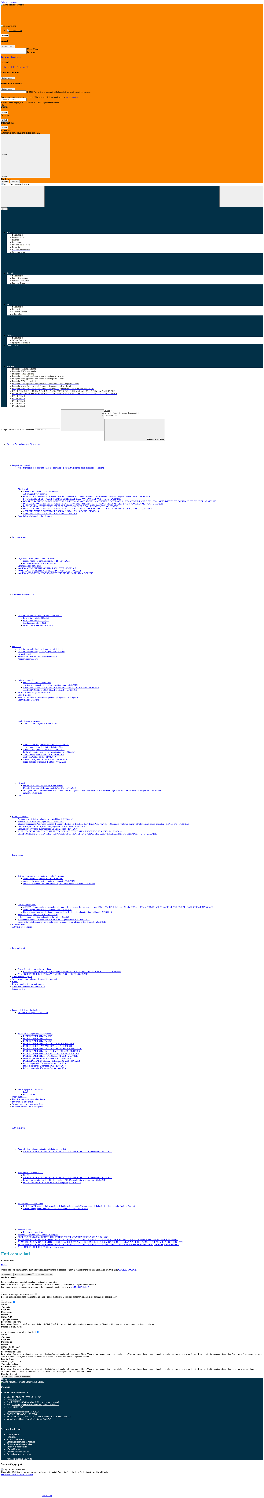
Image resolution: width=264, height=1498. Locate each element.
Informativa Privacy (15, 1439)
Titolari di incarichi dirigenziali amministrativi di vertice (41, 649)
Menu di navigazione (155, 439)
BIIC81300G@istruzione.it (36, 1402)
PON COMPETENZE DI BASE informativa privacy (41, 1247)
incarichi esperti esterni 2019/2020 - (38, 625)
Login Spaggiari (72, 97)
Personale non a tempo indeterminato (34, 692)
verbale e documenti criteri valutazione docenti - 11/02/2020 (49, 881)
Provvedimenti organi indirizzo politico (35, 969)
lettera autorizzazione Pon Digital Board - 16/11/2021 (41, 821)
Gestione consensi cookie (18, 1452)
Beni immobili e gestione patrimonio (28, 984)
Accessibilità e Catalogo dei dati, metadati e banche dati (42, 1149)
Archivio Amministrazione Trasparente (121, 413)
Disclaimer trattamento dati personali (17, 1474)
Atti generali (23, 489)
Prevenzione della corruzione (30, 1203)
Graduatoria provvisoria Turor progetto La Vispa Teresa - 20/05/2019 (48, 829)
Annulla (5, 182)
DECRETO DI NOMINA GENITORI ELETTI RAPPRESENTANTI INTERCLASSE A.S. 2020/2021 (64, 1237)
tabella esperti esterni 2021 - (35, 623)
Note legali (11, 1437)
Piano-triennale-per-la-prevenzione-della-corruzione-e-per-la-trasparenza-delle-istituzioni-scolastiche (61, 468)
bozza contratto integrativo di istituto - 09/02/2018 (44, 762)
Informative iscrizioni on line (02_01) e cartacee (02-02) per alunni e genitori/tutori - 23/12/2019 (64, 1180)
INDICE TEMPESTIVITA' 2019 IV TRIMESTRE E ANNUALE (52, 1048)
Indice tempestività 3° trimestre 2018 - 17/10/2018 (44, 1063)
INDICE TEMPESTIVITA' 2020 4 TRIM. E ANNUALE (48, 1043)
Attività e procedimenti (22, 927)
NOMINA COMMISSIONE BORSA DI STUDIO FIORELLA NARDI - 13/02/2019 (55, 573)
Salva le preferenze (22, 1377)
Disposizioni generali (21, 465)
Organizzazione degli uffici (29, 566)
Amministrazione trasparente (19, 1454)
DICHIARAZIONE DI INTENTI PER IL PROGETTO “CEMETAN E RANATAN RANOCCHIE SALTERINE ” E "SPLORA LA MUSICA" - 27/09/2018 (93, 504)
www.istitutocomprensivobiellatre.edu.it (18, 1332)
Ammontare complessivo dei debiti (33, 1012)
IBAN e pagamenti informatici (31, 1089)
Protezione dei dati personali (30, 1172)
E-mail (30, 92)
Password (31, 52)
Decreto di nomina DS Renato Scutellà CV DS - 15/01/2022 (49, 788)
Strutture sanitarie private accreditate (27, 1104)
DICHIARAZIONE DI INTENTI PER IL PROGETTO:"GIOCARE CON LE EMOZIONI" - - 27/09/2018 (70, 506)
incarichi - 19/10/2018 (32, 793)
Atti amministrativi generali (35, 494)
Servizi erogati (18, 989)
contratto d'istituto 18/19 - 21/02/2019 (39, 757)
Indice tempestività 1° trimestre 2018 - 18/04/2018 (44, 1068)
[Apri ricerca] (241, 196)
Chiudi (4, 113)
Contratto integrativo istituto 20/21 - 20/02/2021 (43, 749)
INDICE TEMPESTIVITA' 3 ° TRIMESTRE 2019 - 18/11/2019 (51, 1051)
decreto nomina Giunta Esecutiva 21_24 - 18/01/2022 (46, 561)
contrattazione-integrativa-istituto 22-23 (40, 723)
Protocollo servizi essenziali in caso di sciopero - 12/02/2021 (49, 752)
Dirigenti (22, 783)
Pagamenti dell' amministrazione (26, 1010)
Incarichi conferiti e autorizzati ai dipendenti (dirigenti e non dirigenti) (48, 697)
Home (107, 410)
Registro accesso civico (33, 1232)
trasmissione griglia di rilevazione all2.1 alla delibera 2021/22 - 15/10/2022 (55, 1208)
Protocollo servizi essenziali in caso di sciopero (38, 1234)
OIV (20, 795)
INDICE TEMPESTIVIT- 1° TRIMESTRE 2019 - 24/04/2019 (50, 1056)
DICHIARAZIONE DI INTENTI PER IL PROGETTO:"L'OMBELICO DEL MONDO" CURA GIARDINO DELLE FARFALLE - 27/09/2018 (87, 509)
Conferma (15, 182)
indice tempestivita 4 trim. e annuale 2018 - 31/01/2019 (47, 1058)
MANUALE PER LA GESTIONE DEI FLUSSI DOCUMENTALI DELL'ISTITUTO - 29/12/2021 (67, 1151)
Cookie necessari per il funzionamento (18, 1294)
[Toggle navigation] (23, 196)
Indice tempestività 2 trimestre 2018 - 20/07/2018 (44, 1066)
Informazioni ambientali (22, 1102)
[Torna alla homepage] (132, 184)
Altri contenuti (18, 1128)
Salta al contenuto (8, 2)
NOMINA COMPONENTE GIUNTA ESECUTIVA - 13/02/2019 (47, 568)
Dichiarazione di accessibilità (19, 1444)
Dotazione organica (26, 680)
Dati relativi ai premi (27, 904)
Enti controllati (18, 924)
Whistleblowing (13, 1449)
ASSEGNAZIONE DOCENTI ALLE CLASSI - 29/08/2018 (50, 513)
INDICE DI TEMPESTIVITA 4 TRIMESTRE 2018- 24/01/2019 (51, 1061)
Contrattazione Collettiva (28, 700)
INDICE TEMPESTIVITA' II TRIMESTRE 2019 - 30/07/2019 (51, 1053)
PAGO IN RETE (30, 1094)
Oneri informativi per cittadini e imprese (35, 516)
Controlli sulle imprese (22, 976)
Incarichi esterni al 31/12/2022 (36, 620)
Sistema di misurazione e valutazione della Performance (42, 876)
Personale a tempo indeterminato (37, 682)
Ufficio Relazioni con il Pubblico (21, 1442)
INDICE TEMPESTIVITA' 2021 (37, 1041)
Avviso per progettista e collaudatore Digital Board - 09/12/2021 (45, 819)
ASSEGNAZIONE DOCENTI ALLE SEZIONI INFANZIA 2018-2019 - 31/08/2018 (61, 511)
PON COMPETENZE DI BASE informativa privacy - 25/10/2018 (52, 1182)
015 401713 (15, 1399)
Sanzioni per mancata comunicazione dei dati (37, 656)
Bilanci (15, 981)
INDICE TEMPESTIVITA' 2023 (37, 1036)
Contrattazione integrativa (29, 721)
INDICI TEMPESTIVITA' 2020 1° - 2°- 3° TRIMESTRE (48, 1046)
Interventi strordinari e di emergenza (27, 1107)
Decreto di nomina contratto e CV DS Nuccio (43, 785)
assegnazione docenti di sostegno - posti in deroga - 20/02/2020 (50, 685)
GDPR (26, 1175)
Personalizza (7, 1275)
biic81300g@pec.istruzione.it (35, 1404)
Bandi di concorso (20, 816)
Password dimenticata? (11, 57)
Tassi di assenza (24, 695)
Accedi (5, 35)
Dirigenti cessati (24, 654)
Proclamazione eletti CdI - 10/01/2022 (39, 563)
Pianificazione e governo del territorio (28, 1099)
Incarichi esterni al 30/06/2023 (36, 618)
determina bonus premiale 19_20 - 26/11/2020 (43, 878)
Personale (16, 646)
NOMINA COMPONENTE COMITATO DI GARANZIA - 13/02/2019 (49, 571)
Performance (18, 855)
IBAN (26, 1092)
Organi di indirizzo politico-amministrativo (36, 558)
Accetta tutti (43, 1275)
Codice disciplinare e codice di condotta (40, 491)
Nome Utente (33, 49)
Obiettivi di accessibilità (17, 1447)
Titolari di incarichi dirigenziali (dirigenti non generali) (41, 651)
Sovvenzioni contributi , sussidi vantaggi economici (34, 979)
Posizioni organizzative (28, 659)
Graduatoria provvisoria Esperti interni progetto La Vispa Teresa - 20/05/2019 (51, 826)
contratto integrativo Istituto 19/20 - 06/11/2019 (43, 754)
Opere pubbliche (19, 1097)
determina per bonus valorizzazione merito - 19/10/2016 (47, 909)
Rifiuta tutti (23, 1275)
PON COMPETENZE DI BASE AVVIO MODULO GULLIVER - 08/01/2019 (53, 974)
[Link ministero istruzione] (13, 5)
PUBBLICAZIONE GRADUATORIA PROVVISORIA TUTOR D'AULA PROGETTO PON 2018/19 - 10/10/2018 (70, 831)
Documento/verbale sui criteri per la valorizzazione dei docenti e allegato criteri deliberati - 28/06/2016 (67, 912)
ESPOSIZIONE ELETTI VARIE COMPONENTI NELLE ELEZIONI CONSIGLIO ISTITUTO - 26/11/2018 (72, 499)
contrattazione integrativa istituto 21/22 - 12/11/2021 (46, 744)
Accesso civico (24, 1230)
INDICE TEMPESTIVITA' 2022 (37, 1038)
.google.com (6, 1302)
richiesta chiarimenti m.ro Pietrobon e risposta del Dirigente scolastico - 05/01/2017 (59, 883)
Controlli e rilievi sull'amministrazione (28, 986)
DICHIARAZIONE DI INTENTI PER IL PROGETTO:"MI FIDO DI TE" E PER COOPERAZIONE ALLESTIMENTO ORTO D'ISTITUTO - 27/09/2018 (87, 834)
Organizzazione (19, 537)
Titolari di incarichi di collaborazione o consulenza (40, 615)
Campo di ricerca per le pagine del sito (17, 429)
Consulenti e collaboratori (23, 594)
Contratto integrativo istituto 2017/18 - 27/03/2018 (45, 759)
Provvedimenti (18, 948)
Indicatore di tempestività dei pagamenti (35, 1033)
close (4, 209)
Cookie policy (13, 1434)
